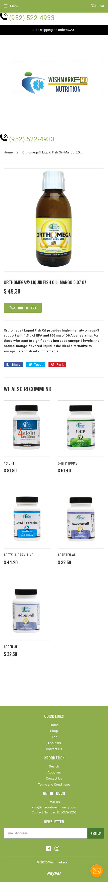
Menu (14, 6)
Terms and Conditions (54, 784)
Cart (101, 6)
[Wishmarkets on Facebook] (48, 849)
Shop (54, 731)
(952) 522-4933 (32, 18)
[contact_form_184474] (96, 870)
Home (8, 152)
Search (54, 766)
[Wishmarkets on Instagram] (57, 849)
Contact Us (54, 749)
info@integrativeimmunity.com (54, 807)
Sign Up (96, 833)
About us (54, 743)
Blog (54, 737)
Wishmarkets (57, 862)
